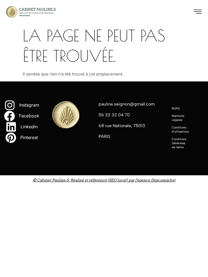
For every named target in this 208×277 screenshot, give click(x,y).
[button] (198, 11)
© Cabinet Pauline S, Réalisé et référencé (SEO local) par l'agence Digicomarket (104, 180)
